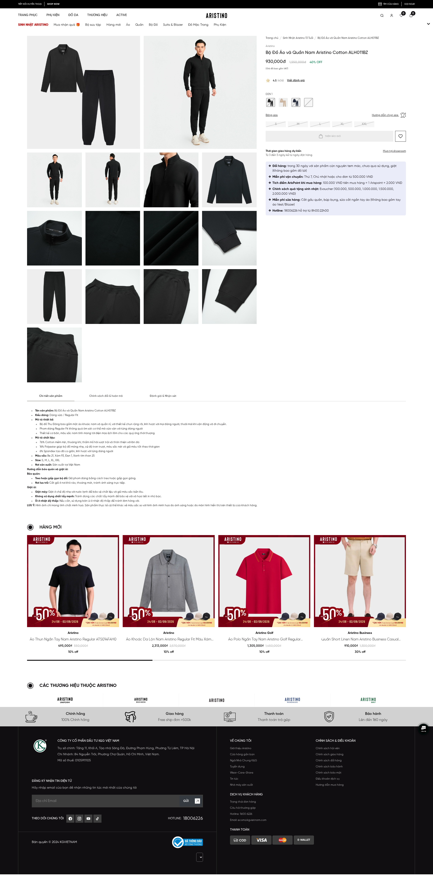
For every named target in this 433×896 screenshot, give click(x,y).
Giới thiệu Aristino (240, 748)
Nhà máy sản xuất (241, 784)
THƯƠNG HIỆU (97, 15)
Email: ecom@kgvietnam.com (248, 820)
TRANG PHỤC (27, 15)
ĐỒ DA (73, 15)
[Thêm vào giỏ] (113, 621)
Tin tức (234, 778)
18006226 (193, 818)
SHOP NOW (53, 4)
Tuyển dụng (237, 766)
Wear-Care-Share (241, 772)
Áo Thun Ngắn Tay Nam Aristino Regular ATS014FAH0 (73, 639)
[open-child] (428, 23)
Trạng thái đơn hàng (243, 801)
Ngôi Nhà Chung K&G (243, 760)
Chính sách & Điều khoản (335, 741)
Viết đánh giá (296, 80)
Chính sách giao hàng (329, 754)
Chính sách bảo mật (328, 772)
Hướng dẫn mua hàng (330, 784)
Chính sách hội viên (328, 748)
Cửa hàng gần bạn (242, 754)
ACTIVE (121, 15)
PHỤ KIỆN (52, 15)
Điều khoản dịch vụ (328, 778)
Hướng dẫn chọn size (385, 115)
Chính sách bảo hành (329, 766)
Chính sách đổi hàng (329, 760)
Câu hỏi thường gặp (243, 807)
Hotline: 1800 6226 (241, 814)
